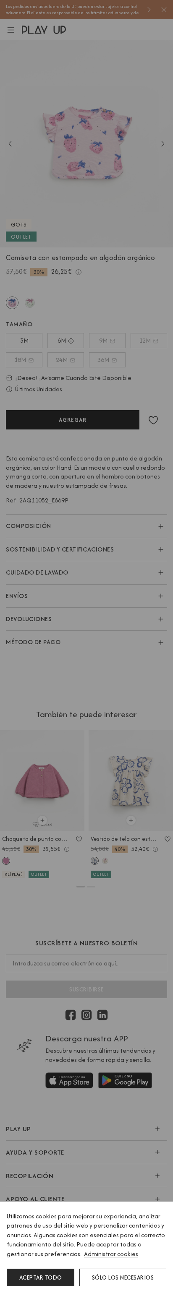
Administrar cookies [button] (111, 1253)
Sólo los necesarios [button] (123, 1277)
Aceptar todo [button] (40, 1277)
